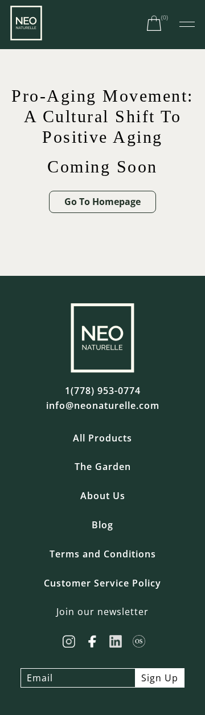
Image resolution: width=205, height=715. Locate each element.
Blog (102, 525)
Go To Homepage (102, 201)
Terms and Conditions (103, 554)
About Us (102, 496)
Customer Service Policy (102, 583)
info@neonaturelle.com (102, 406)
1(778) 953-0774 (103, 391)
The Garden (103, 467)
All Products (102, 438)
